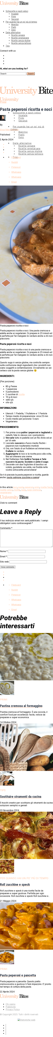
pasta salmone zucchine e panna (23, 477)
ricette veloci (6, 490)
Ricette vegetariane (20, 38)
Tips (8, 46)
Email (3, 556)
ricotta (21, 394)
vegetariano (6, 492)
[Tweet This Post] (29, 574)
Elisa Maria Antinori (9, 129)
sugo (23, 490)
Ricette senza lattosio (21, 43)
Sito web (4, 561)
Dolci (13, 30)
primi (36, 487)
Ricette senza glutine (20, 40)
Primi (13, 16)
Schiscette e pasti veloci (17, 11)
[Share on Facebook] (29, 572)
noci (15, 487)
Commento (6, 528)
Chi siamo (10, 1004)
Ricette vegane (18, 35)
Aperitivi (15, 24)
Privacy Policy (13, 1009)
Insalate (15, 14)
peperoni (29, 487)
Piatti (13, 27)
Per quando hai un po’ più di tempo (21, 22)
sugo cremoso (34, 490)
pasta (21, 487)
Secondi (15, 19)
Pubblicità (11, 1007)
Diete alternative (13, 32)
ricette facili (46, 487)
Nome (3, 551)
